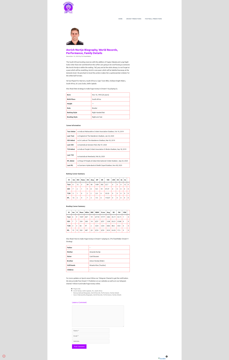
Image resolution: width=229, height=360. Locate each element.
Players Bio (76, 289)
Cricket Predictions (133, 19)
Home (120, 19)
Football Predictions (153, 19)
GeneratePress (125, 357)
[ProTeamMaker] (68, 7)
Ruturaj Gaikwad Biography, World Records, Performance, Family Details (96, 293)
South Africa (98, 291)
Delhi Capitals (86, 291)
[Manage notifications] (4, 356)
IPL (93, 291)
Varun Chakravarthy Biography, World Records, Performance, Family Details (97, 295)
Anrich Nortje (77, 291)
